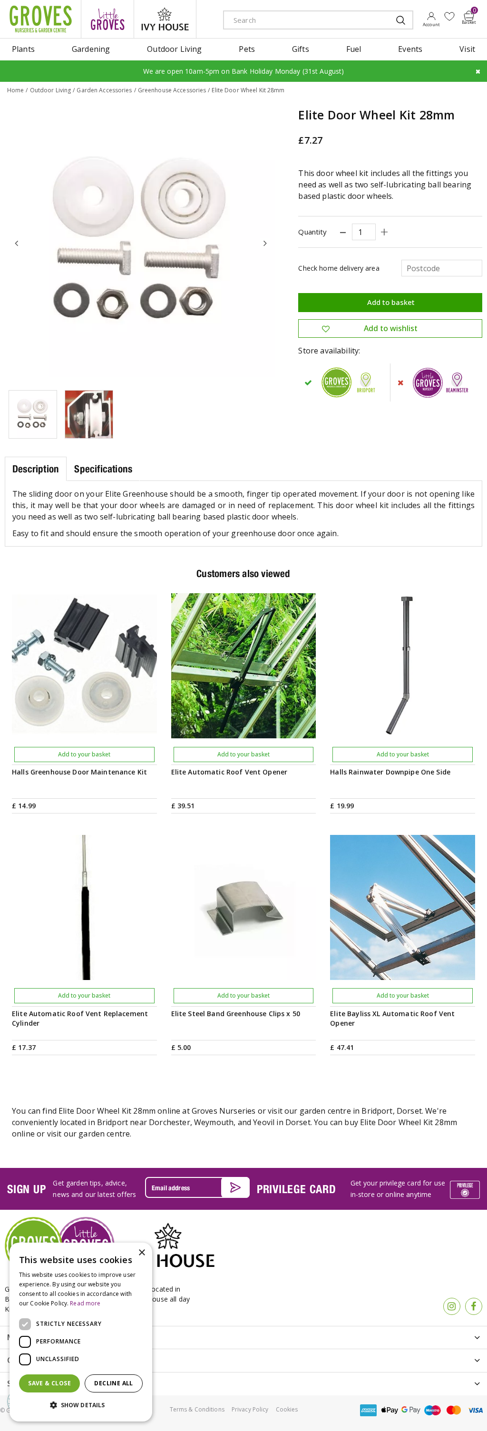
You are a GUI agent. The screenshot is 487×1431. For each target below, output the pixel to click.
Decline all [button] (113, 1383)
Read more (85, 1303)
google (410, 1410)
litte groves (107, 19)
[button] (81, 1405)
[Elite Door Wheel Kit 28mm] (141, 243)
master (453, 1410)
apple (389, 1410)
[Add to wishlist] (449, 16)
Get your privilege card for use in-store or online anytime (398, 1188)
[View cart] (469, 16)
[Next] (265, 243)
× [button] (141, 1252)
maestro (432, 1410)
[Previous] (16, 243)
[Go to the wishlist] (449, 16)
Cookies (287, 1409)
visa (475, 1410)
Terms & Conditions (197, 1409)
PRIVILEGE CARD (296, 1189)
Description (35, 469)
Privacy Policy (250, 1409)
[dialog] (81, 1332)
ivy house (165, 19)
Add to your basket (84, 754)
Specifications (103, 469)
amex (368, 1410)
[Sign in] (431, 19)
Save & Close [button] (49, 1383)
